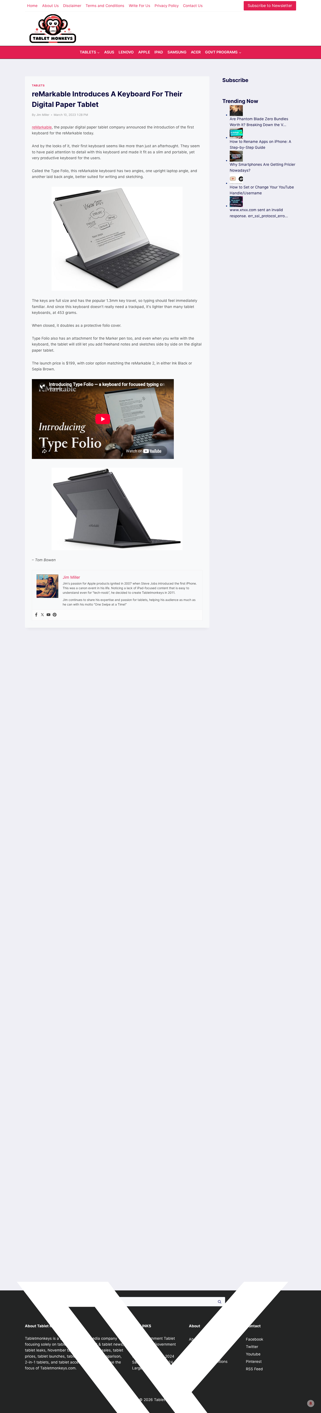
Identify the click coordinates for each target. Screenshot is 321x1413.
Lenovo (126, 52)
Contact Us (193, 5)
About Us (50, 5)
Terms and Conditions (105, 5)
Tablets (38, 85)
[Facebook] (36, 615)
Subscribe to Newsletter (270, 5)
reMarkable (42, 127)
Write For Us (139, 5)
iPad (158, 52)
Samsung (176, 52)
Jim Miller (42, 114)
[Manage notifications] (310, 1403)
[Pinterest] (55, 615)
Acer (196, 52)
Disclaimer (72, 5)
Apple (144, 52)
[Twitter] (42, 615)
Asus (109, 52)
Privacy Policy (167, 5)
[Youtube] (48, 615)
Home (32, 5)
